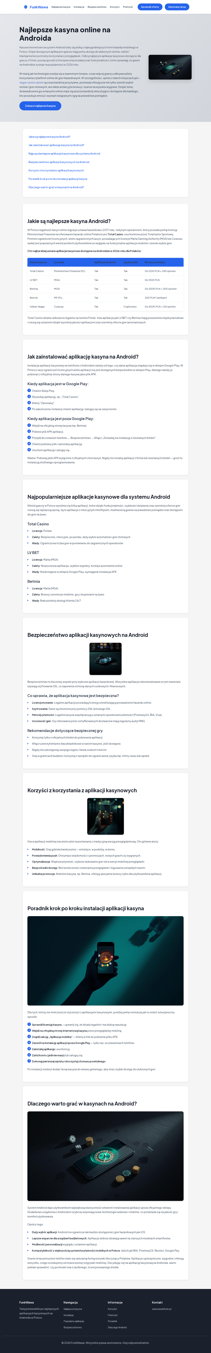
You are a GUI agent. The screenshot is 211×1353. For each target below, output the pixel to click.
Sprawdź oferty (150, 6)
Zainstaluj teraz (177, 6)
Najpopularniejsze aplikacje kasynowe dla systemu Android (64, 153)
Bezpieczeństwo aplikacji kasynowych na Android (59, 162)
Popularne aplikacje (74, 1321)
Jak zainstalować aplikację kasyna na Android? (56, 145)
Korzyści (115, 6)
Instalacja (79, 6)
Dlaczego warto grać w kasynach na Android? (56, 187)
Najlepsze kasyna (61, 6)
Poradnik (112, 1321)
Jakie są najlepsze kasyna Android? (49, 136)
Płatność (128, 6)
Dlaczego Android (117, 1327)
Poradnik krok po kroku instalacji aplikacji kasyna (58, 178)
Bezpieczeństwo (97, 6)
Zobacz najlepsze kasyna (40, 105)
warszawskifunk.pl (161, 1308)
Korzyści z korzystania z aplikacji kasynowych (56, 170)
